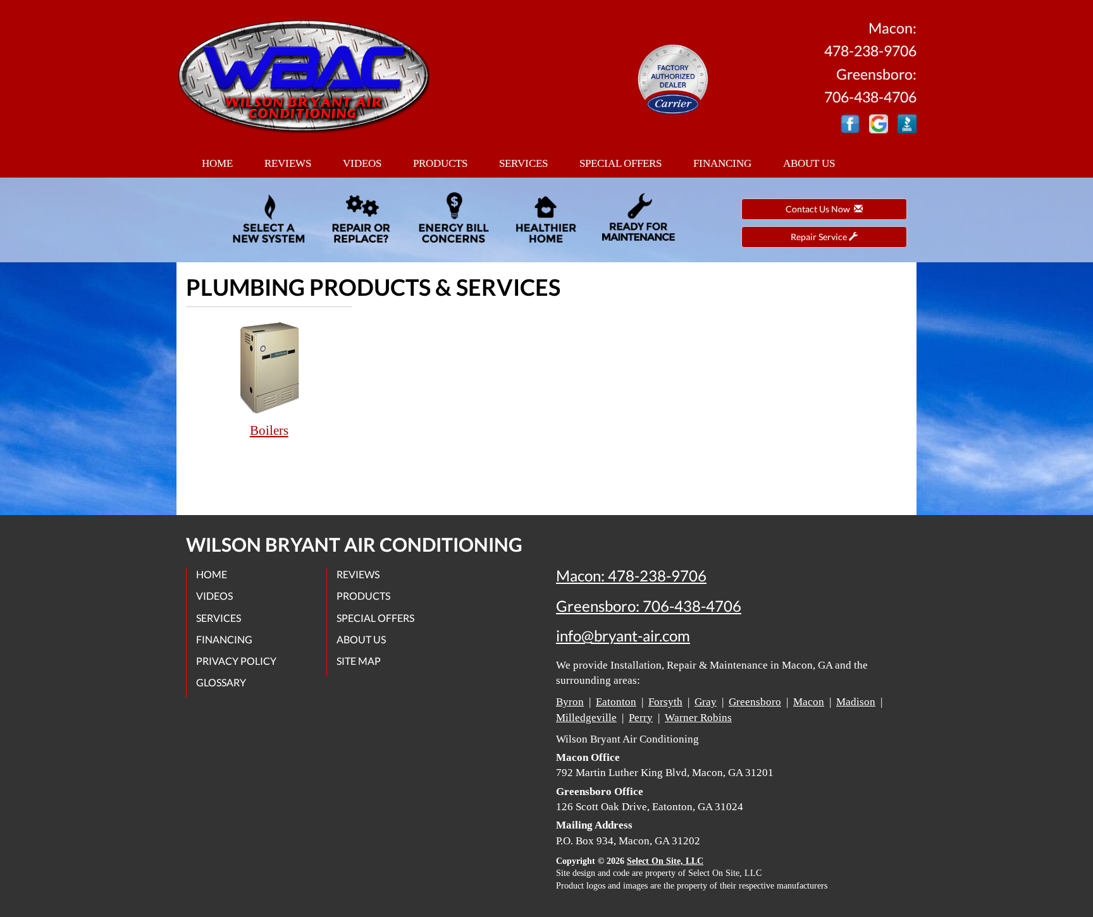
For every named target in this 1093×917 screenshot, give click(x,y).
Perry (641, 718)
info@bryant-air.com (623, 636)
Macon (808, 702)
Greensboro (755, 702)
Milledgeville (586, 718)
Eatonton (616, 702)
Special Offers (620, 163)
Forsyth (665, 702)
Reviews (287, 163)
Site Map (359, 661)
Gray (706, 702)
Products (440, 163)
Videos (362, 163)
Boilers (269, 430)
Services (523, 163)
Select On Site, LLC (665, 861)
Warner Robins (698, 718)
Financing (722, 163)
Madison (855, 702)
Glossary (221, 682)
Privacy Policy (236, 661)
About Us (809, 163)
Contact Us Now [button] (820, 208)
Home (217, 163)
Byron (570, 702)
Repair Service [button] (820, 236)
